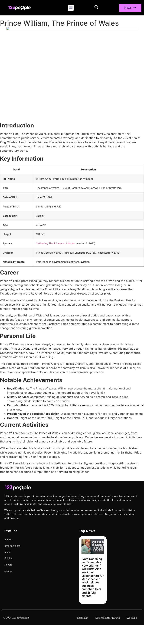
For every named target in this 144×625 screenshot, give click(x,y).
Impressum (82, 617)
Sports (8, 571)
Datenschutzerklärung (107, 617)
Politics (8, 558)
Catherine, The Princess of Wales (55, 243)
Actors (7, 539)
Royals (8, 564)
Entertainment (12, 545)
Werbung (132, 617)
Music (7, 552)
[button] (71, 8)
